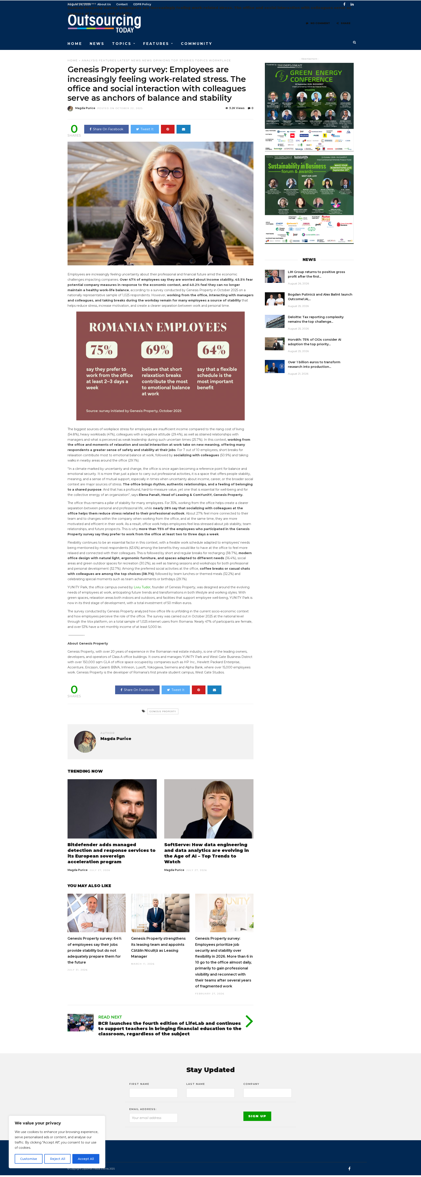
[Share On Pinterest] (168, 129)
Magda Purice (85, 108)
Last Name (195, 1083)
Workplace (220, 60)
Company (251, 1083)
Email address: (143, 1109)
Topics (201, 60)
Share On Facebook (108, 129)
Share (345, 23)
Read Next (110, 1017)
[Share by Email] (184, 129)
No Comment (320, 23)
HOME (75, 44)
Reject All (57, 1159)
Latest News (129, 60)
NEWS (97, 44)
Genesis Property (163, 711)
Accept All (86, 1159)
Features (107, 60)
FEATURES (156, 44)
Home (73, 60)
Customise (28, 1159)
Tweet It (147, 129)
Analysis (90, 60)
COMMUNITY (196, 44)
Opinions (161, 60)
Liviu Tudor (142, 587)
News (147, 60)
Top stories (182, 60)
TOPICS (122, 44)
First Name (139, 1083)
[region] (57, 1142)
